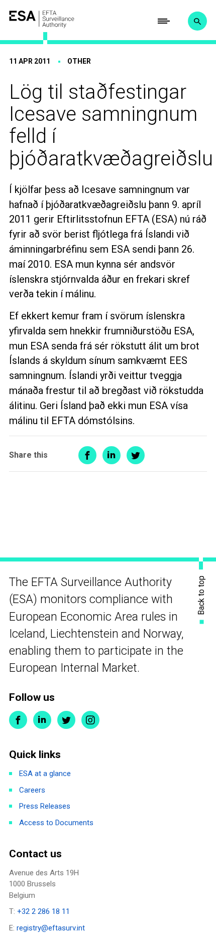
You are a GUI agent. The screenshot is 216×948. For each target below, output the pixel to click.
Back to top (201, 595)
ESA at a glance (45, 773)
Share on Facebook (87, 455)
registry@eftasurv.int (51, 927)
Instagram (90, 720)
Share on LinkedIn (111, 455)
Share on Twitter (136, 455)
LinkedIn (42, 720)
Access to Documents (56, 822)
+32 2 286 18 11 (43, 911)
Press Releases (44, 806)
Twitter (66, 720)
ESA (41, 19)
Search (197, 21)
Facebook (18, 720)
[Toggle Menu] (163, 21)
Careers (32, 790)
